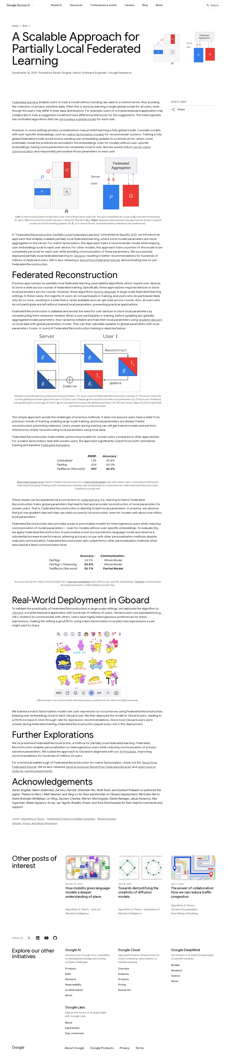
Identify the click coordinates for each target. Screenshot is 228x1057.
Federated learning (25, 102)
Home (15, 25)
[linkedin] (38, 938)
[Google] (18, 1047)
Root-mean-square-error (30, 481)
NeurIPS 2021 (128, 234)
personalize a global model (77, 119)
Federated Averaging (55, 445)
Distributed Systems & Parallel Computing (71, 818)
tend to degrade (105, 292)
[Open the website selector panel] (33, 5)
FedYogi (139, 581)
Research (56, 5)
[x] (29, 938)
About (159, 5)
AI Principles (128, 751)
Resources (76, 5)
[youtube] (46, 938)
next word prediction (78, 581)
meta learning (90, 500)
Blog (145, 5)
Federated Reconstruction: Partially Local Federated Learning (57, 234)
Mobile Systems (106, 818)
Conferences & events (103, 5)
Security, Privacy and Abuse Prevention (34, 823)
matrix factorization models (85, 134)
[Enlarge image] (213, 62)
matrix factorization (95, 481)
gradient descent (150, 320)
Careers (129, 5)
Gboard (79, 256)
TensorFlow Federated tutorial (100, 260)
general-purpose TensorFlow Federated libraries (98, 767)
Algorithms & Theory (33, 818)
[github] (55, 938)
